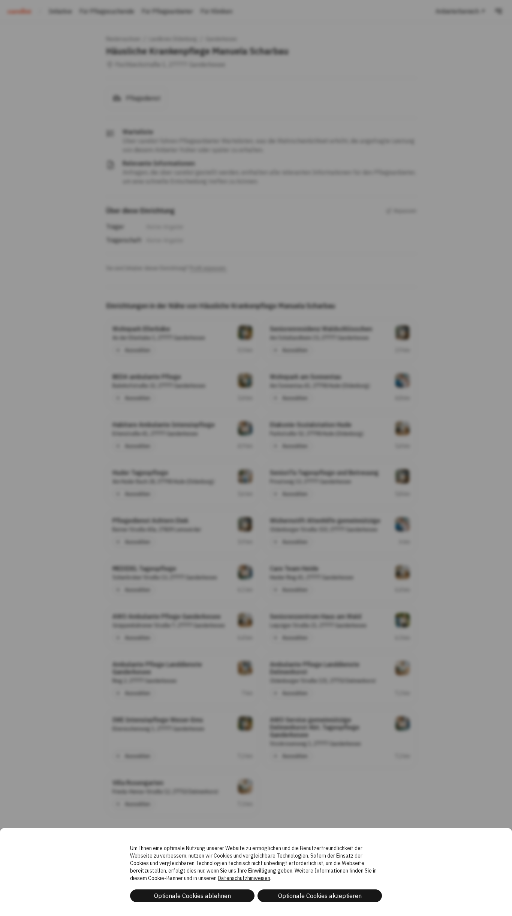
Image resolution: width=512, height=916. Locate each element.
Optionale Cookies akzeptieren (320, 896)
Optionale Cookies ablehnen (192, 896)
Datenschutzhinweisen (244, 878)
